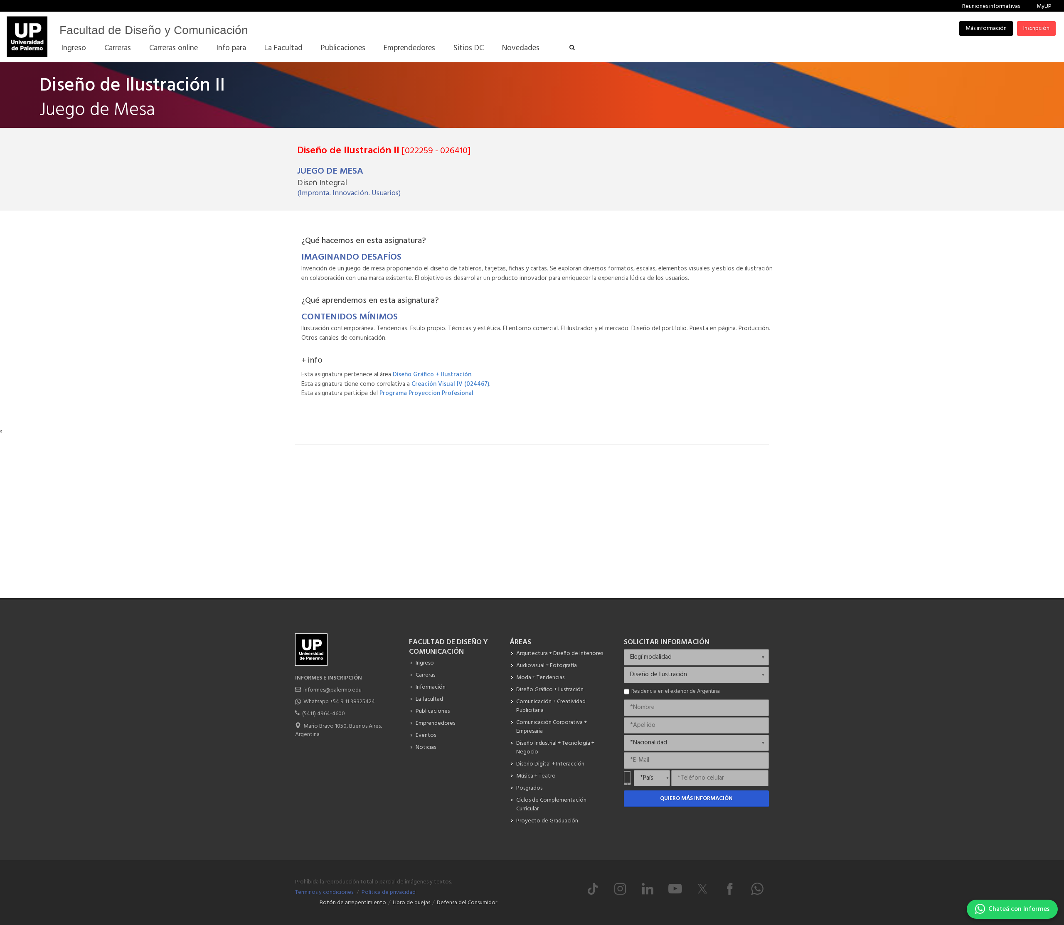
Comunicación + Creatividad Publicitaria (551, 706)
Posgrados (529, 788)
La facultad (429, 699)
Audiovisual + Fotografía (546, 665)
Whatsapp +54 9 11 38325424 (339, 702)
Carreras (425, 675)
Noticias (426, 747)
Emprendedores (435, 723)
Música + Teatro (536, 776)
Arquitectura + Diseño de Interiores (559, 653)
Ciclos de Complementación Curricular (551, 804)
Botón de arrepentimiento (353, 903)
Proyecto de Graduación (547, 821)
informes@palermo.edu (332, 690)
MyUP (1044, 6)
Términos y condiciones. (324, 892)
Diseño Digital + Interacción (550, 764)
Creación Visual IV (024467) (450, 384)
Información (431, 687)
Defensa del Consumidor (467, 903)
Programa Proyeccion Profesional (426, 393)
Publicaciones (433, 711)
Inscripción (1036, 28)
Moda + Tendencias (540, 677)
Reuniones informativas (991, 6)
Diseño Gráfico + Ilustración (432, 375)
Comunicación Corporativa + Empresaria (551, 727)
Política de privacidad (389, 892)
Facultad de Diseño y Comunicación (153, 30)
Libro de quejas (411, 903)
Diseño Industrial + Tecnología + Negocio (555, 747)
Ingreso (425, 663)
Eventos (426, 735)
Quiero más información (696, 798)
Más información (986, 28)
